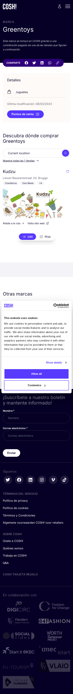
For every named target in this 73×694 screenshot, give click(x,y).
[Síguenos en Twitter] (8, 480)
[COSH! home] (9, 6)
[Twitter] (34, 63)
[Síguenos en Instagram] (42, 480)
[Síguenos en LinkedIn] (30, 480)
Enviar (11, 453)
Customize (34, 385)
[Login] (59, 6)
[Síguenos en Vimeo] (53, 480)
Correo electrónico (15, 428)
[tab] (27, 236)
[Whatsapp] (50, 63)
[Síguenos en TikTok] (64, 480)
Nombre (9, 410)
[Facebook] (26, 63)
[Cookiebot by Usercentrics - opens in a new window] (53, 305)
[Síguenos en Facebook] (19, 480)
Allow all (36, 373)
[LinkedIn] (42, 63)
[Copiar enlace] (57, 63)
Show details (54, 362)
